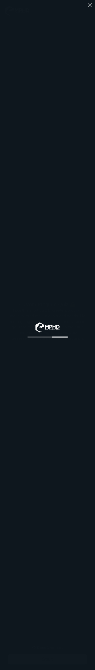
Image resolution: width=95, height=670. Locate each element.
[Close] (90, 5)
